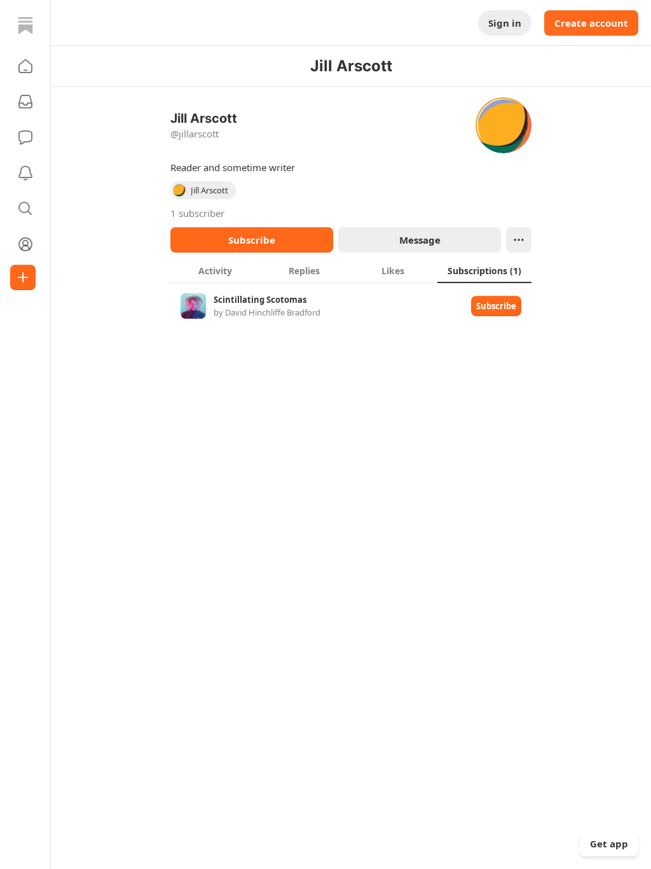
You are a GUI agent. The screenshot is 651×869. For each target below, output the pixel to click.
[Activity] (25, 173)
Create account (591, 23)
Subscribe (251, 239)
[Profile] (25, 244)
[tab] (214, 270)
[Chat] (25, 137)
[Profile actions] (518, 240)
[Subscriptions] (25, 102)
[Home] (25, 25)
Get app (609, 843)
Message (420, 239)
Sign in (504, 23)
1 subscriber (197, 213)
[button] (25, 66)
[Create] (23, 277)
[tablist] (350, 270)
